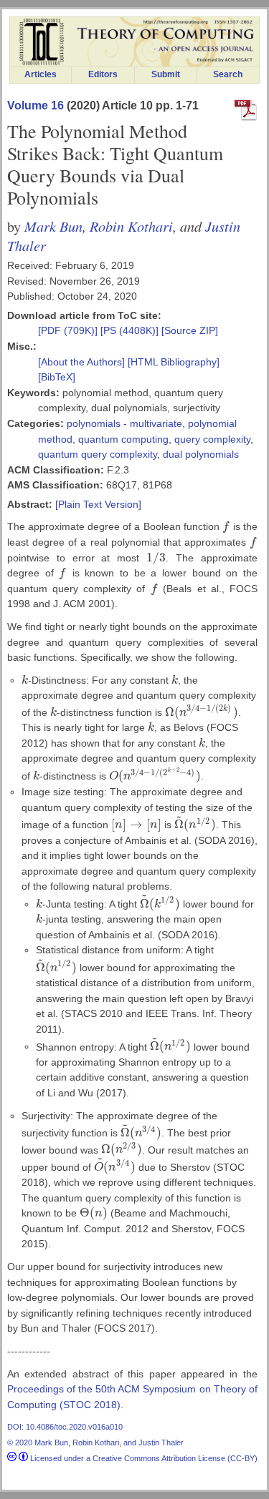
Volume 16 (35, 105)
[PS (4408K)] (130, 330)
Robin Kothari (131, 225)
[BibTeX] (56, 377)
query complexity (212, 439)
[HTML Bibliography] (174, 362)
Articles (40, 74)
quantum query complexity (97, 454)
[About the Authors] (83, 362)
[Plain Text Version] (98, 504)
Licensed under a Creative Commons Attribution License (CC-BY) (143, 1458)
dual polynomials (201, 454)
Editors (103, 74)
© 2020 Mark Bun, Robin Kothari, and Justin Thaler (95, 1442)
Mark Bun (53, 225)
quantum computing (123, 439)
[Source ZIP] (189, 330)
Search (227, 74)
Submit (165, 74)
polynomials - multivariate (124, 423)
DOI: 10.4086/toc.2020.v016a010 (65, 1426)
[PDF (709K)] (69, 330)
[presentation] (226, 526)
